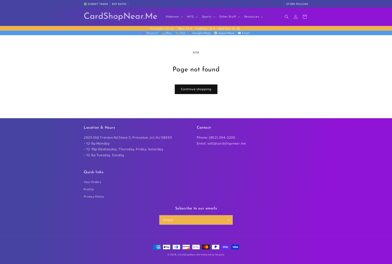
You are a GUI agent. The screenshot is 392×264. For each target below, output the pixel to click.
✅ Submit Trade (96, 4)
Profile (89, 189)
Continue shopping (196, 89)
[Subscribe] (228, 220)
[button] (174, 16)
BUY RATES (119, 4)
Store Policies (297, 4)
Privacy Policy (94, 196)
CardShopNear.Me (189, 254)
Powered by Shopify (213, 254)
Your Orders (92, 182)
